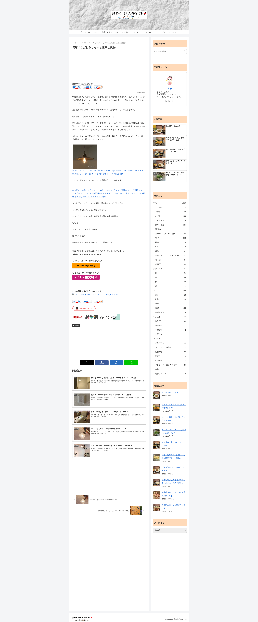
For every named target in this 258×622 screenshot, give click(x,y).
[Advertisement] (109, 65)
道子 (170, 88)
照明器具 (77, 325)
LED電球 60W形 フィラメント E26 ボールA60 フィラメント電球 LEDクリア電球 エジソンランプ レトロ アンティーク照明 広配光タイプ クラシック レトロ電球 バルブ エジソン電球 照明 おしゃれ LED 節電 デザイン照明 (109, 193)
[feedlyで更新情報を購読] (169, 101)
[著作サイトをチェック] (166, 101)
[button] (184, 51)
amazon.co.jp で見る (86, 266)
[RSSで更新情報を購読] (172, 101)
